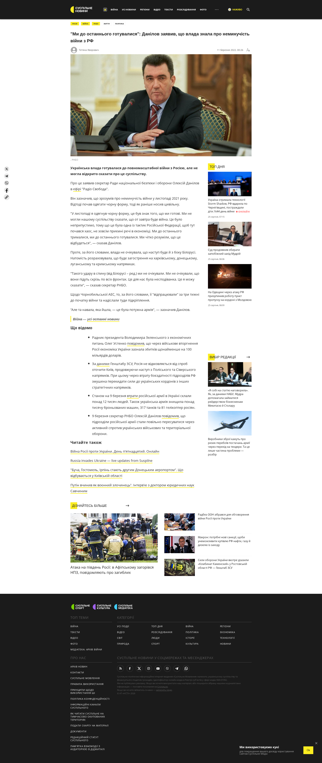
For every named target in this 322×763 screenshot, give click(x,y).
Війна (114, 9)
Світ (120, 637)
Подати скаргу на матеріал (89, 725)
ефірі (77, 189)
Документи (78, 731)
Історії (190, 637)
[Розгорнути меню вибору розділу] (105, 10)
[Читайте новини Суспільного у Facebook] (129, 668)
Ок (308, 750)
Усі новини (129, 9)
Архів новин (78, 666)
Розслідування (186, 9)
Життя (107, 23)
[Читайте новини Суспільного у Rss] (120, 668)
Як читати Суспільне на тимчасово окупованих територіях (87, 716)
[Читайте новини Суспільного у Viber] (167, 668)
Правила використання (87, 684)
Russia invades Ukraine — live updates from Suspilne (111, 460)
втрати (133, 396)
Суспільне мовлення (85, 678)
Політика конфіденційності (90, 698)
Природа (123, 643)
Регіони (145, 9)
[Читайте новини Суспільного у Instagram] (148, 668)
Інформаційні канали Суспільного (85, 706)
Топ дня (157, 626)
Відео (157, 9)
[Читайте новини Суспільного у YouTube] (158, 668)
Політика (192, 632)
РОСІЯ (74, 23)
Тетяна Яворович (89, 50)
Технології (227, 637)
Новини (225, 643)
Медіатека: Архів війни (86, 649)
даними (103, 363)
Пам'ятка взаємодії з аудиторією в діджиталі (87, 748)
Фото (203, 9)
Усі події (123, 626)
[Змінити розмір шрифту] (248, 50)
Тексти (168, 9)
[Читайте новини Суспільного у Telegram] (176, 668)
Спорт (155, 643)
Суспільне (162, 686)
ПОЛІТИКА (119, 23)
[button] (7, 169)
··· (217, 9)
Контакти (77, 672)
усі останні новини (103, 319)
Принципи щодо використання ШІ (82, 691)
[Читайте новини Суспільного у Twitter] (139, 668)
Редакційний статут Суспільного (84, 739)
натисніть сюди (164, 689)
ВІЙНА (85, 23)
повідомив (135, 343)
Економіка (227, 632)
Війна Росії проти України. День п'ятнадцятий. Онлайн (114, 451)
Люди (155, 637)
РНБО (96, 23)
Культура (192, 643)
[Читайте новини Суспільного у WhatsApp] (186, 668)
